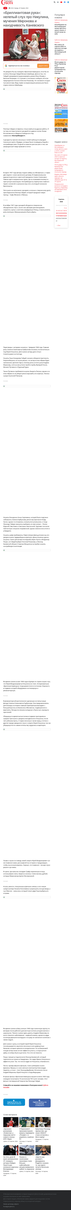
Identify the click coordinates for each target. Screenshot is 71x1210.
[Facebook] (64, 2)
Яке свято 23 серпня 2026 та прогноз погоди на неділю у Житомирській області (61, 49)
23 (66, 216)
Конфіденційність (9, 1206)
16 (66, 213)
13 (61, 213)
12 (60, 213)
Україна (57, 22)
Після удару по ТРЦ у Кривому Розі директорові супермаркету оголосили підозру (60, 67)
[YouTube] (61, 2)
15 (64, 213)
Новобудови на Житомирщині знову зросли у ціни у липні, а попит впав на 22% (60, 29)
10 (56, 213)
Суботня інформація (61, 20)
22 (64, 216)
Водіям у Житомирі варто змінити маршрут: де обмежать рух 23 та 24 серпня (61, 177)
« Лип (58, 225)
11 (58, 213)
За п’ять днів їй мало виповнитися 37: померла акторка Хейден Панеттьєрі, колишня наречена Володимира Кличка (10, 1164)
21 (63, 216)
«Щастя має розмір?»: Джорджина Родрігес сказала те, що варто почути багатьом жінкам (42, 1163)
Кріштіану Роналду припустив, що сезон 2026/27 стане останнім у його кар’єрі (42, 1133)
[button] (54, 2)
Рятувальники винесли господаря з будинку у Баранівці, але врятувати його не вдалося (61, 187)
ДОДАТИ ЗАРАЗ (43, 66)
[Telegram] (68, 2)
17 (56, 216)
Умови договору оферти (11, 1204)
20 (61, 216)
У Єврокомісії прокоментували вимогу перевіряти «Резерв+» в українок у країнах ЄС (26, 1134)
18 (58, 216)
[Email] (57, 2)
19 (60, 216)
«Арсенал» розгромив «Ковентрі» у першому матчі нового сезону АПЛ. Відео (9, 1134)
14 (63, 213)
